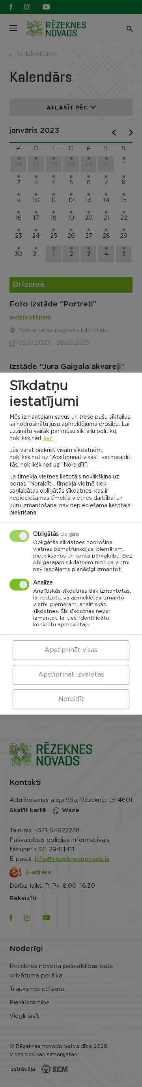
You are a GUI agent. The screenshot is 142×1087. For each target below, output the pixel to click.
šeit (48, 438)
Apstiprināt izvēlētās (71, 674)
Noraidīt (71, 699)
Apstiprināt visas (71, 650)
